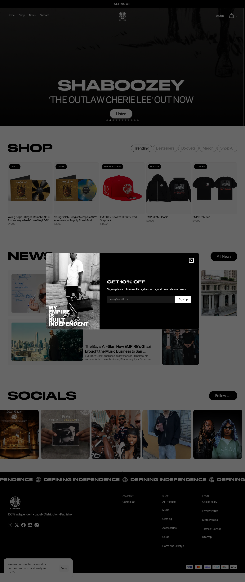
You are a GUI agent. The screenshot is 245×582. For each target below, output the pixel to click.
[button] (191, 260)
